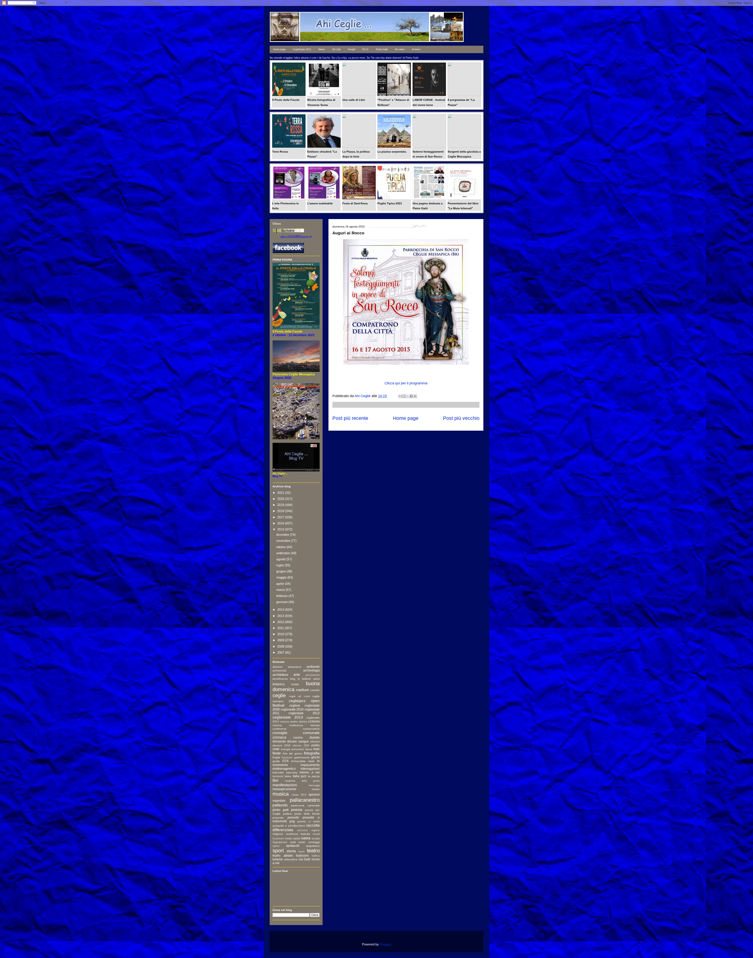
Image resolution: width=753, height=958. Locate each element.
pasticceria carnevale (305, 805)
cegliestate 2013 (288, 717)
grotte (276, 761)
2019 (281, 505)
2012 (281, 622)
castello (315, 690)
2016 (281, 523)
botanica (279, 684)
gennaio (282, 602)
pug (292, 821)
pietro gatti (281, 810)
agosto (281, 559)
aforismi (277, 666)
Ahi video (400, 49)
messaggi (314, 785)
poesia (296, 810)
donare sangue (298, 741)
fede (317, 749)
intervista (291, 772)
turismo (278, 859)
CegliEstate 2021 (302, 49)
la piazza (314, 776)
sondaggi (314, 842)
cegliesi (294, 705)
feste (277, 753)
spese (276, 845)
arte (297, 674)
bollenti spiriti (311, 678)
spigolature (313, 845)
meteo (316, 789)
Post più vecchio (461, 418)
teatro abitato (283, 855)
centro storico (298, 721)
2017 (281, 517)
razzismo (302, 830)
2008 (281, 646)
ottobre (281, 547)
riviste (288, 838)
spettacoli (292, 845)
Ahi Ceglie (363, 396)
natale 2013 (299, 794)
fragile (276, 757)
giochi (315, 757)
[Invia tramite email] (400, 396)
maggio (281, 577)
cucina (298, 737)
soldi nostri (298, 842)
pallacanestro (305, 800)
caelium (302, 690)
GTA (285, 761)
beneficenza (280, 678)
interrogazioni (310, 768)
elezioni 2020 (301, 745)
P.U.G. (365, 49)
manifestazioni (285, 785)
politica (287, 813)
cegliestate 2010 (292, 709)
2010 (281, 634)
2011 (281, 628)
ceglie (279, 695)
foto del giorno (292, 753)
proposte (278, 817)
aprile (280, 583)
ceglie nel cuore (299, 696)
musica (281, 794)
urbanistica (290, 859)
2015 (281, 529)
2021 (281, 492)
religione (278, 833)
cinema (277, 725)
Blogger (384, 944)
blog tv (295, 678)
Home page (279, 49)
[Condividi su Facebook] (411, 396)
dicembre (283, 534)
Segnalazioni (280, 842)
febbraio (282, 596)
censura (284, 721)
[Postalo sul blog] (404, 396)
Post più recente (350, 418)
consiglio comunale (296, 733)
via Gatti (304, 859)
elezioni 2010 (281, 745)
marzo (281, 589)
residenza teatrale (298, 833)
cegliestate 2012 (304, 713)
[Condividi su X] (408, 396)
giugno (281, 571)
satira (305, 838)
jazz (303, 776)
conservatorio (311, 728)
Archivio (416, 49)
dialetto (314, 737)
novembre (283, 540)
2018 (281, 511)
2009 (281, 640)
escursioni (297, 749)
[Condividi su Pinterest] (415, 396)
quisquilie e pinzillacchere (289, 825)
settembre (283, 553)
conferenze (279, 728)
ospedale (279, 800)
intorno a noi (309, 772)
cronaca (279, 737)
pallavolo (280, 805)
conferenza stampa (304, 725)
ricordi (316, 833)
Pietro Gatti (382, 49)
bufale (295, 684)
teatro (313, 850)
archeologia (311, 670)
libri (275, 780)
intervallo (278, 772)
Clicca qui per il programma (406, 383)
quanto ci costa (308, 821)
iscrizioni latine (282, 776)
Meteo (321, 49)
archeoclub (279, 670)
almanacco (294, 666)
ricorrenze (278, 838)
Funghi (351, 49)
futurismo (287, 757)
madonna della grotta (302, 780)
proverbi (293, 817)
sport (278, 850)
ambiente (313, 666)
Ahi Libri (336, 49)
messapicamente (284, 789)
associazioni (313, 674)
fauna (308, 749)
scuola (316, 838)
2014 (281, 609)
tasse (301, 851)
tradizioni (302, 855)
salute (296, 838)
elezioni (315, 741)
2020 (281, 498)
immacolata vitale (303, 761)
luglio (280, 565)
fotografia (312, 753)
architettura (280, 674)
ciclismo (314, 721)
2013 (281, 616)
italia (296, 776)
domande (279, 741)
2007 (281, 652)
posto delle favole (307, 813)
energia (285, 749)
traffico (316, 855)
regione (315, 830)
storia (291, 851)
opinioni (314, 794)
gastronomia (302, 757)
